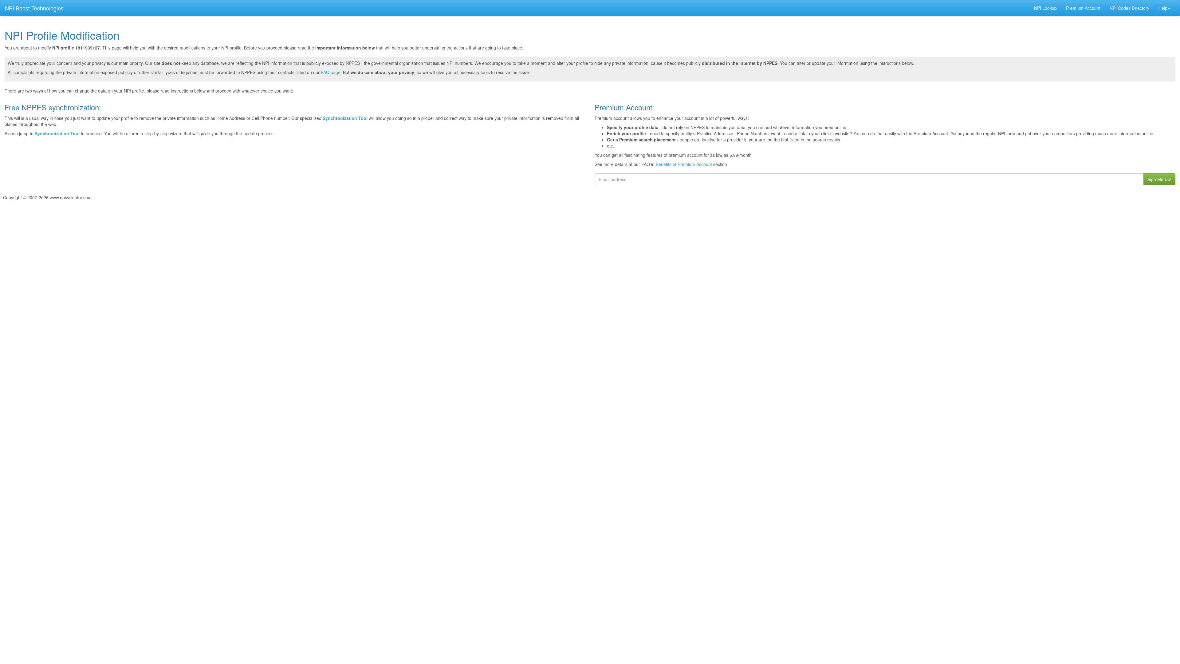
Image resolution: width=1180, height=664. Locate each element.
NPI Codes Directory (1129, 8)
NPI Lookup (1045, 8)
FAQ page (330, 72)
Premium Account (1083, 8)
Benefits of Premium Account (684, 164)
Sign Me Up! (1159, 179)
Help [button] (1162, 8)
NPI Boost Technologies (34, 8)
